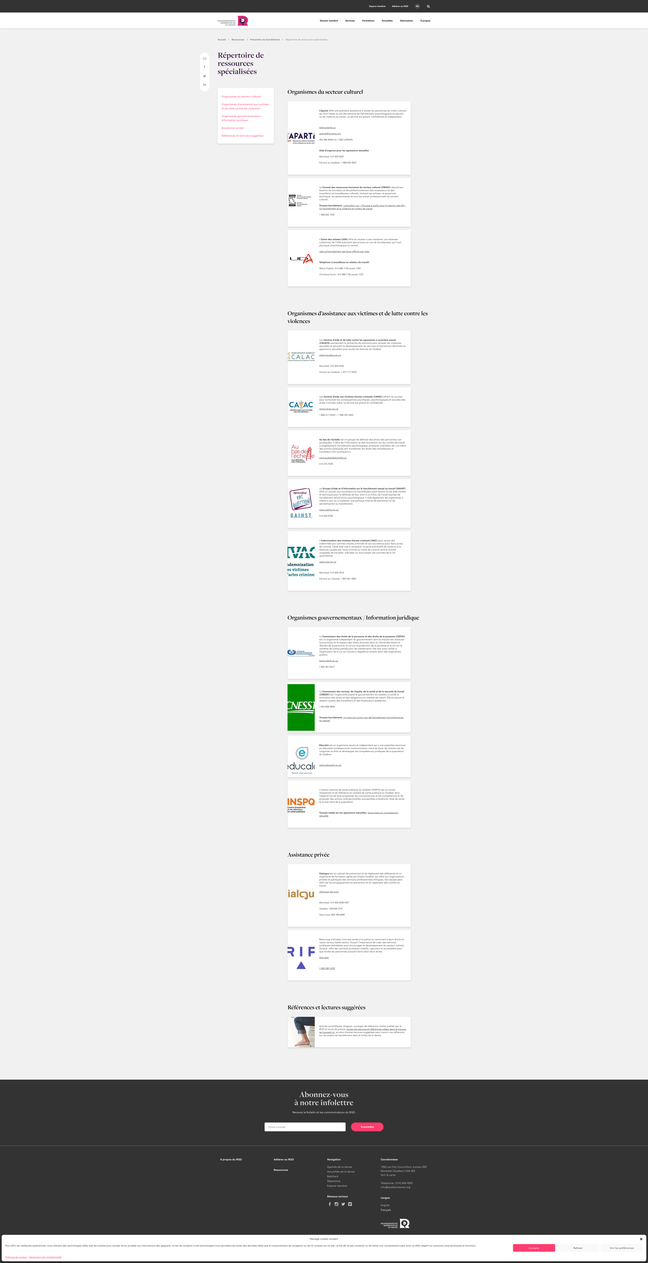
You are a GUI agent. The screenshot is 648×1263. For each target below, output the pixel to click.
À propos (425, 20)
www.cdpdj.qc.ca (328, 661)
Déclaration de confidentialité (45, 1257)
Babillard (332, 1176)
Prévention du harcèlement (265, 39)
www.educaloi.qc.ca (330, 765)
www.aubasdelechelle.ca (332, 458)
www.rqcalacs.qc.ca (330, 355)
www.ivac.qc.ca (327, 562)
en (417, 6)
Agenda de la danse (339, 1166)
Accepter (534, 1247)
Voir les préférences (622, 1247)
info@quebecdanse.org (395, 1187)
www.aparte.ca (327, 127)
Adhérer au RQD (400, 6)
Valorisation (406, 20)
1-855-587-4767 (327, 968)
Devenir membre (329, 20)
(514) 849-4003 (404, 1183)
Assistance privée (233, 128)
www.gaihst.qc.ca (329, 510)
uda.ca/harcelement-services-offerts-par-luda (344, 251)
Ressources (238, 39)
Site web (324, 957)
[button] (641, 1239)
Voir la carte (388, 1175)
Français (386, 1210)
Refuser (578, 1247)
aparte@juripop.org (330, 133)
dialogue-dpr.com (329, 892)
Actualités (387, 20)
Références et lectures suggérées (243, 135)
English (385, 1205)
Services (350, 20)
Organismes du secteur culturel (241, 96)
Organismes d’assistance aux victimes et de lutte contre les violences (245, 106)
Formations (368, 20)
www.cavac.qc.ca (328, 409)
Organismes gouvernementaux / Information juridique (242, 118)
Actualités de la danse (341, 1171)
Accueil (222, 39)
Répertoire (333, 1181)
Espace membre (377, 6)
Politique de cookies (16, 1257)
